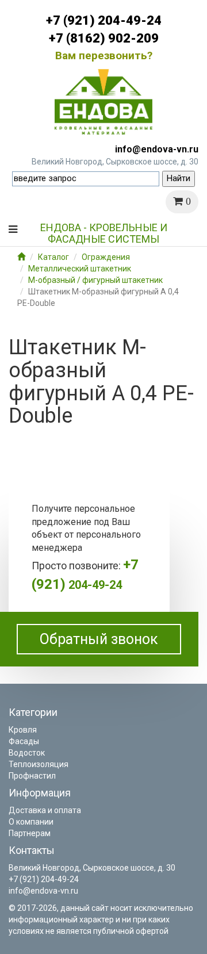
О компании (31, 821)
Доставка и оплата (45, 810)
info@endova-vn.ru (156, 149)
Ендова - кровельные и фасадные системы (103, 231)
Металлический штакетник (79, 268)
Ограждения (106, 257)
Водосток (27, 752)
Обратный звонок (99, 639)
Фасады (24, 741)
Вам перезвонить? (103, 55)
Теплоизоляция (38, 764)
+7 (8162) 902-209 (104, 38)
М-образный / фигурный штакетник (95, 280)
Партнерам (30, 833)
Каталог (53, 257)
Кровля (23, 729)
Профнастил (32, 775)
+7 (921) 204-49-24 (104, 20)
